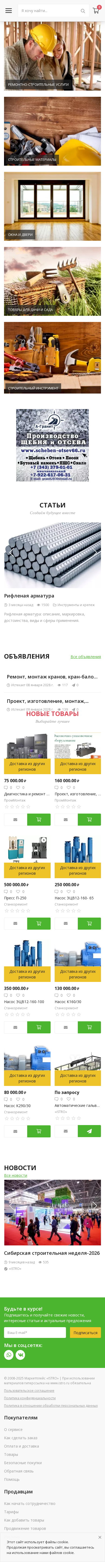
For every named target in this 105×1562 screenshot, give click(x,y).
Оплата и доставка (21, 1446)
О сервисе (13, 1429)
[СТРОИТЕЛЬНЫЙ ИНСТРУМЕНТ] (52, 357)
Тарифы (11, 1511)
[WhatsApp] (8, 1355)
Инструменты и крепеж (76, 605)
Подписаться (85, 1332)
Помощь (12, 1479)
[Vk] (20, 1355)
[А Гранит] (52, 444)
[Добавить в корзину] (38, 820)
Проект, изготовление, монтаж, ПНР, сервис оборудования (78, 793)
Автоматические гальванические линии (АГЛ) (78, 1105)
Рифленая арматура (29, 595)
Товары (11, 1454)
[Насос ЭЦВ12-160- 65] (78, 856)
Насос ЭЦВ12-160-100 (24, 1001)
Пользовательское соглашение (29, 1390)
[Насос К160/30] (78, 960)
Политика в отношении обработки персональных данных (51, 1405)
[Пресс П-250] (27, 856)
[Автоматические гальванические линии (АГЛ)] (78, 1064)
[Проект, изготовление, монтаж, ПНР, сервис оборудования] (78, 752)
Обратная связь (19, 1471)
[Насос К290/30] (27, 1064)
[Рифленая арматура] (52, 555)
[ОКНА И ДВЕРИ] (52, 207)
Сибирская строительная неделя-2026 (52, 1253)
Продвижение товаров (25, 1528)
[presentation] (15, 552)
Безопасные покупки (23, 1462)
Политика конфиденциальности (30, 1398)
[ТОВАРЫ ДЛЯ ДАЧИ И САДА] (52, 282)
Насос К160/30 (68, 1001)
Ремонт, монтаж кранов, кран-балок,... (54, 676)
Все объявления (86, 656)
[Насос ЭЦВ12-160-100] (27, 960)
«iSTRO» (61, 1112)
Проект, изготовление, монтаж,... (48, 701)
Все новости (15, 1175)
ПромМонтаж (15, 800)
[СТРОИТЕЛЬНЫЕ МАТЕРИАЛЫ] (52, 132)
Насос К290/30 (17, 1105)
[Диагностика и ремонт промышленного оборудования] (27, 752)
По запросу (67, 1092)
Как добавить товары (24, 1520)
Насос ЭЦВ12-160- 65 (75, 897)
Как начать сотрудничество (29, 1503)
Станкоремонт (15, 904)
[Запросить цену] (89, 1131)
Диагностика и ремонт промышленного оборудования (27, 793)
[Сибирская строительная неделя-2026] (52, 1212)
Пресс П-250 (15, 897)
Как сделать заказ (20, 1437)
